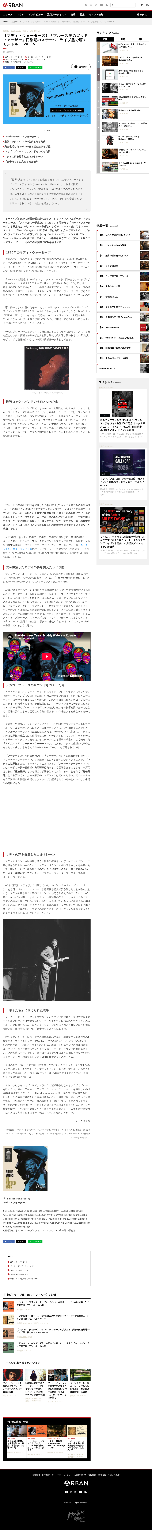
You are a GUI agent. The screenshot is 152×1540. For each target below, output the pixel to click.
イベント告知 (96, 14)
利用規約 (46, 1475)
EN (147, 5)
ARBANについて (122, 14)
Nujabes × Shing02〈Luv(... (131, 110)
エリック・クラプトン (14, 57)
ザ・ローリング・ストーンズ (39, 57)
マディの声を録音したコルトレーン (23, 156)
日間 (105, 39)
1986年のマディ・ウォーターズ (21, 136)
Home (5, 22)
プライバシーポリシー (62, 1475)
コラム (20, 14)
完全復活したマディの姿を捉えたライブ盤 (27, 146)
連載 (73, 14)
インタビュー (35, 14)
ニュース (7, 14)
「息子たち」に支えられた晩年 (21, 161)
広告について (80, 1475)
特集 (82, 14)
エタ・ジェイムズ (22, 548)
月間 (140, 39)
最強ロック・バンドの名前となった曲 (25, 141)
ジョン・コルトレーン (14, 59)
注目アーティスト (56, 14)
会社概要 (36, 1475)
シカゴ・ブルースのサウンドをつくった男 (27, 151)
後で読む (83, 67)
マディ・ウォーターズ (36, 59)
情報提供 (92, 1475)
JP (142, 5)
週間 (123, 39)
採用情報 (102, 1475)
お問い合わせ (113, 1475)
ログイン (144, 14)
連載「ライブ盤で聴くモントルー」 (19, 62)
